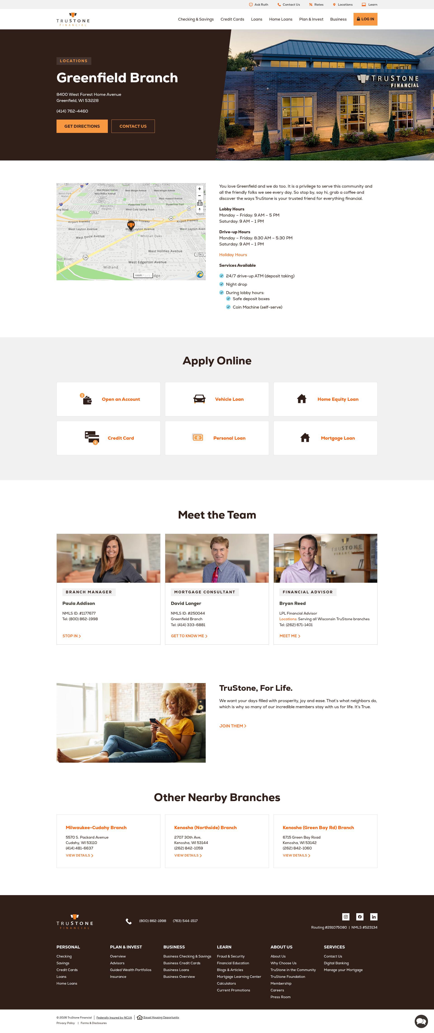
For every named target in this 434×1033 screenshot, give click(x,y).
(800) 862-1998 (152, 921)
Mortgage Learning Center (239, 976)
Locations (345, 4)
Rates (318, 4)
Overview (118, 956)
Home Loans (67, 983)
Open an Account (63, 375)
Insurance (118, 976)
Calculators (226, 983)
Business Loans (176, 970)
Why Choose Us (284, 963)
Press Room (281, 997)
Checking (64, 956)
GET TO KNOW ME (187, 636)
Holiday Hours (233, 254)
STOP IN (70, 636)
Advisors (117, 963)
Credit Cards (67, 970)
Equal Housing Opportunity (161, 1017)
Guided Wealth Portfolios (130, 970)
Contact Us (291, 4)
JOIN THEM (231, 726)
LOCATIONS (74, 61)
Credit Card (58, 414)
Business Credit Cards (181, 963)
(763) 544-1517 (185, 921)
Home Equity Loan (281, 375)
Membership (281, 983)
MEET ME (288, 636)
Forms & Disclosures (94, 1023)
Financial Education (233, 963)
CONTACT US (133, 126)
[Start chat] (421, 1021)
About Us (278, 956)
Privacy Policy (66, 1023)
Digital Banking (336, 963)
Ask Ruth (261, 4)
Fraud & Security (231, 956)
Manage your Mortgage (343, 970)
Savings (63, 963)
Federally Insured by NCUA (114, 1017)
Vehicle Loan (167, 375)
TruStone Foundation (288, 976)
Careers (277, 990)
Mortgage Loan (278, 414)
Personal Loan (169, 414)
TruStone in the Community (293, 970)
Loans (61, 976)
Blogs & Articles (230, 970)
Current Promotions (233, 990)
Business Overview (179, 976)
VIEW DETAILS (78, 855)
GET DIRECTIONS (82, 126)
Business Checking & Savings (187, 956)
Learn (372, 4)
